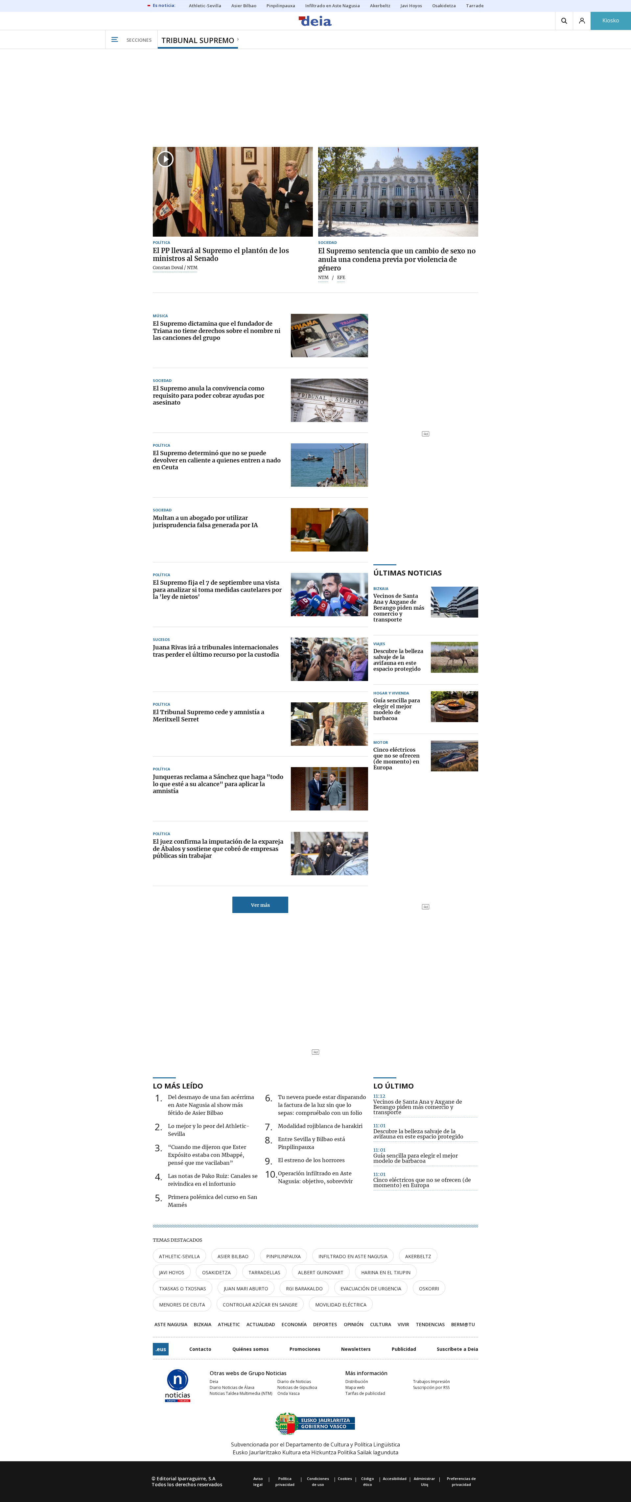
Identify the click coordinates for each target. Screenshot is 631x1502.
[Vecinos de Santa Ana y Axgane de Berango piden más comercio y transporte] (454, 608)
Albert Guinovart (320, 1272)
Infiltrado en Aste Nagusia (352, 1256)
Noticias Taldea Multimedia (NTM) (241, 1393)
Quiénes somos (250, 1349)
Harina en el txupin (385, 1272)
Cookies (345, 1478)
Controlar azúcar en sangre (260, 1305)
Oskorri (429, 1288)
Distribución (356, 1381)
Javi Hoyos (171, 1272)
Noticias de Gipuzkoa (297, 1387)
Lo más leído (178, 1086)
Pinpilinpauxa (283, 1256)
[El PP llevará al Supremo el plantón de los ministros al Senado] (233, 192)
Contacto (200, 1349)
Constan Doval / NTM (175, 267)
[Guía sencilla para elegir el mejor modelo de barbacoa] (454, 709)
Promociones (305, 1349)
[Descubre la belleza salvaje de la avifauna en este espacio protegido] (454, 660)
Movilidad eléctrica (340, 1305)
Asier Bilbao (233, 1256)
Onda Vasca (288, 1393)
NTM (323, 277)
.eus (160, 1349)
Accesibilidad (395, 1478)
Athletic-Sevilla (179, 1256)
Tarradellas (264, 1272)
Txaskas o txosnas (182, 1288)
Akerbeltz (418, 1256)
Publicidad (404, 1349)
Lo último (393, 1086)
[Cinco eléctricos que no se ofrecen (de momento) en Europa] (454, 758)
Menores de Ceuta (182, 1305)
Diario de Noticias (294, 1381)
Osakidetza (216, 1272)
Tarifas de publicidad (365, 1393)
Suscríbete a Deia (457, 1349)
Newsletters (356, 1349)
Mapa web (355, 1387)
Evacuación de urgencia (370, 1288)
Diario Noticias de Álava (232, 1387)
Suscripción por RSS (431, 1387)
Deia (214, 1381)
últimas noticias (407, 572)
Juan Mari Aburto (246, 1288)
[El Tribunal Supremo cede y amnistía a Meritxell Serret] (329, 724)
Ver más (260, 905)
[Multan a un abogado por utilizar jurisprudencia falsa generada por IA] (329, 530)
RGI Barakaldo (304, 1288)
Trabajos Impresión (431, 1381)
